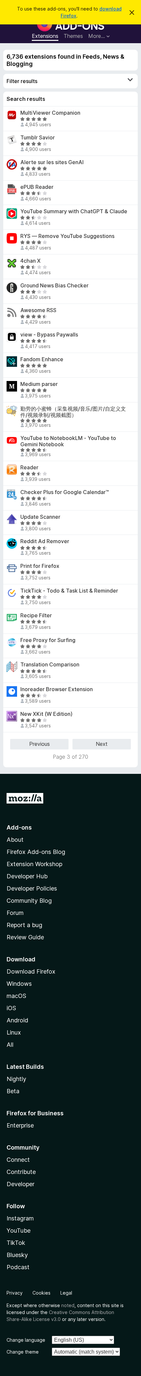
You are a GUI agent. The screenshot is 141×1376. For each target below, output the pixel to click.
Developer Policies (32, 888)
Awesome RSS (38, 310)
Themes (73, 36)
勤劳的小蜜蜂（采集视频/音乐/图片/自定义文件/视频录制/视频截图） (73, 412)
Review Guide (25, 937)
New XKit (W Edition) (46, 714)
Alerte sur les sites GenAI (52, 162)
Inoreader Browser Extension (56, 689)
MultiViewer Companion (50, 113)
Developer (20, 1184)
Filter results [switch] (22, 81)
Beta (13, 1091)
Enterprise (20, 1125)
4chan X (30, 261)
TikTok (16, 1242)
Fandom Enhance (41, 359)
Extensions (45, 36)
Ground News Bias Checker (54, 285)
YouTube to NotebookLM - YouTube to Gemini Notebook (68, 441)
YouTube (18, 1230)
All (10, 1044)
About (15, 839)
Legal (66, 1293)
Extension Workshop (34, 864)
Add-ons (19, 827)
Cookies (41, 1293)
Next (102, 744)
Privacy (15, 1293)
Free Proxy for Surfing (47, 640)
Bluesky (17, 1254)
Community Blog (29, 900)
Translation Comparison (49, 664)
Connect (18, 1159)
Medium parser (39, 384)
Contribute (21, 1171)
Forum (15, 912)
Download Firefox (31, 971)
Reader (29, 467)
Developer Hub (27, 876)
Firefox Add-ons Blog (36, 851)
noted (67, 1305)
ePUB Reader (36, 187)
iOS (11, 1008)
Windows (19, 983)
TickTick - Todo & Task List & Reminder (69, 591)
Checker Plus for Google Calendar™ (64, 492)
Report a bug (24, 925)
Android (17, 1020)
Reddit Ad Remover (44, 541)
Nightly (16, 1078)
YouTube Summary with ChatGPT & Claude (73, 211)
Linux (14, 1032)
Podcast (18, 1267)
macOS (16, 995)
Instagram (20, 1218)
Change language (26, 1340)
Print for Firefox (39, 566)
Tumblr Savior (37, 137)
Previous (39, 744)
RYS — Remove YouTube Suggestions (67, 236)
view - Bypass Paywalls (49, 335)
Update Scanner (40, 517)
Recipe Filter (36, 615)
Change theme (23, 1352)
